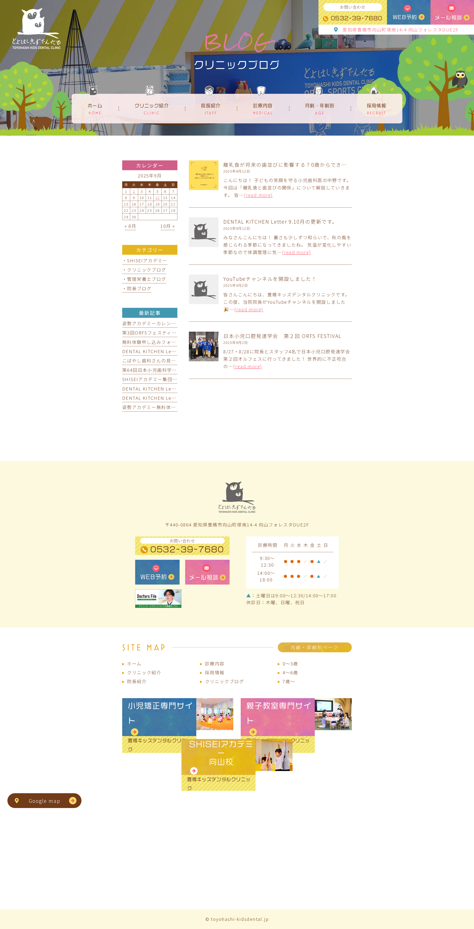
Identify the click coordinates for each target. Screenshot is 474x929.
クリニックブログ (224, 681)
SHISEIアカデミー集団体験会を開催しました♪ (174, 379)
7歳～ (289, 681)
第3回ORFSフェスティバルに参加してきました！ (176, 332)
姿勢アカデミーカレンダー (151, 323)
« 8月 (130, 226)
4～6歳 (290, 672)
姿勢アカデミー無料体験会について (161, 407)
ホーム (134, 663)
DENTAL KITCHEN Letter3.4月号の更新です (172, 398)
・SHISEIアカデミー (145, 260)
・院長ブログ (136, 288)
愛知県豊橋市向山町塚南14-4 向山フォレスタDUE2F (400, 29)
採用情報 (214, 672)
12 (157, 197)
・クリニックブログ (144, 269)
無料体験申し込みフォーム (151, 342)
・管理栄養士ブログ (144, 279)
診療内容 (214, 663)
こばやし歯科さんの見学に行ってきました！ (171, 360)
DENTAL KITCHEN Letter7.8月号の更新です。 (174, 351)
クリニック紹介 (144, 672)
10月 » (167, 226)
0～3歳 (290, 663)
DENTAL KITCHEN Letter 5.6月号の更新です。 (175, 388)
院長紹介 (137, 681)
